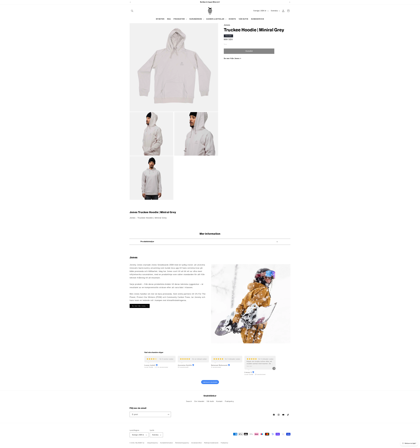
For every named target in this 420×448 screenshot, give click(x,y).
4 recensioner (216, 367)
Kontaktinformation (166, 443)
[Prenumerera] (168, 414)
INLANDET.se (139, 443)
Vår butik (210, 401)
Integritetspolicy (152, 443)
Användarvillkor (196, 443)
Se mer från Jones (139, 306)
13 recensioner (183, 367)
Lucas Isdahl (149, 365)
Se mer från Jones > (232, 58)
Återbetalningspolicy (182, 443)
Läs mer (249, 366)
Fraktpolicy (229, 401)
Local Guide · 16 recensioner (255, 374)
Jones (227, 25)
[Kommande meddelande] (289, 2)
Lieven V (248, 372)
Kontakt (219, 401)
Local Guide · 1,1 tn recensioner (156, 367)
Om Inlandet (199, 401)
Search (189, 401)
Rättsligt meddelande (211, 443)
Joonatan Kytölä (185, 365)
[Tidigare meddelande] (130, 2)
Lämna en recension (210, 382)
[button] (132, 10)
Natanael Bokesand (219, 365)
